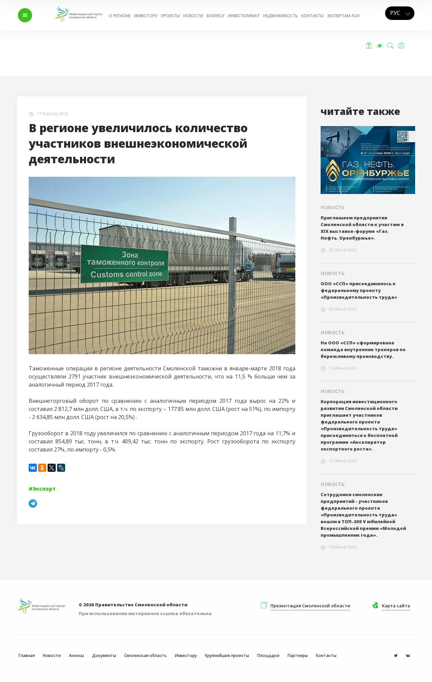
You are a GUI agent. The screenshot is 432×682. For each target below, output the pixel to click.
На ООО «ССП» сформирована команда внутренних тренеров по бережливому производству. (363, 349)
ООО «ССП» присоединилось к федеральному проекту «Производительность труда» (359, 290)
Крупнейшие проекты (227, 655)
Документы (104, 655)
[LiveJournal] (61, 468)
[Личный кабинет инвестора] (401, 46)
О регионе (120, 16)
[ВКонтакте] (33, 468)
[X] (52, 468)
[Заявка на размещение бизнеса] (369, 46)
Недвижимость (280, 16)
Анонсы (76, 655)
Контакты (312, 16)
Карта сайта (396, 606)
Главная (27, 655)
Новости (193, 16)
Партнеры (298, 655)
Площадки (268, 655)
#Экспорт (42, 488)
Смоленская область (145, 655)
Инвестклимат (244, 16)
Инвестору (146, 16)
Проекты (170, 16)
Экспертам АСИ (343, 16)
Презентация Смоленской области (310, 606)
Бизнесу (215, 16)
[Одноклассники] (42, 468)
